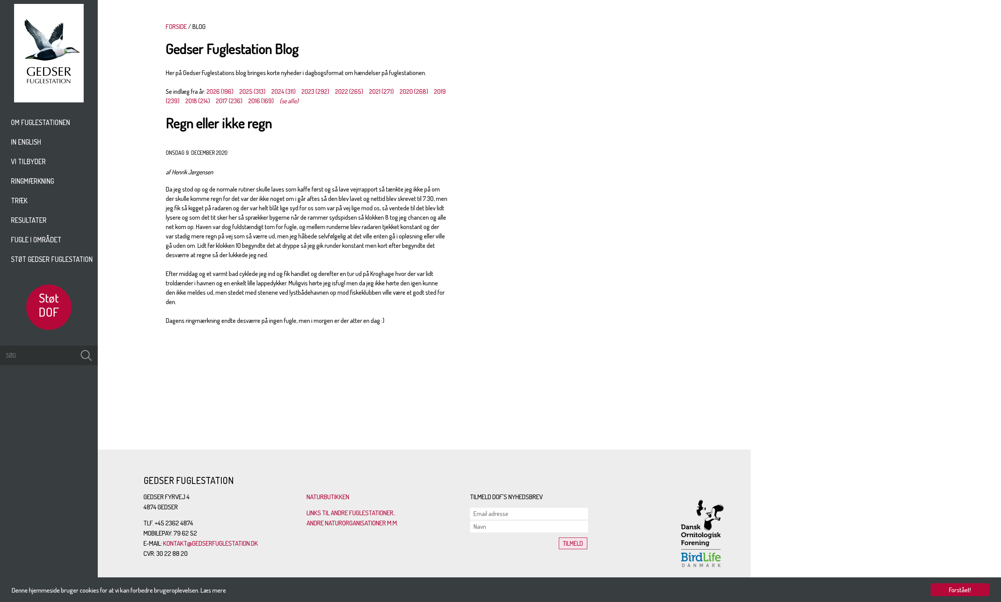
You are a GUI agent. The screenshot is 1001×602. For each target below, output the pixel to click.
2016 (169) (261, 101)
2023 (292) (315, 91)
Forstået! (960, 590)
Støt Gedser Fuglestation (52, 259)
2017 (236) (229, 101)
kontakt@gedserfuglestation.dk (210, 543)
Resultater (29, 220)
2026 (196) (219, 91)
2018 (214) (197, 101)
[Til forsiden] (49, 100)
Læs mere (213, 590)
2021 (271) (381, 91)
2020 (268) (414, 91)
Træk (19, 200)
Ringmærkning (32, 181)
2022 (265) (349, 91)
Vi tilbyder (28, 161)
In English (26, 142)
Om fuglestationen (40, 122)
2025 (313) (252, 91)
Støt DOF (49, 305)
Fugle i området (36, 239)
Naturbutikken (328, 497)
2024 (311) (283, 91)
